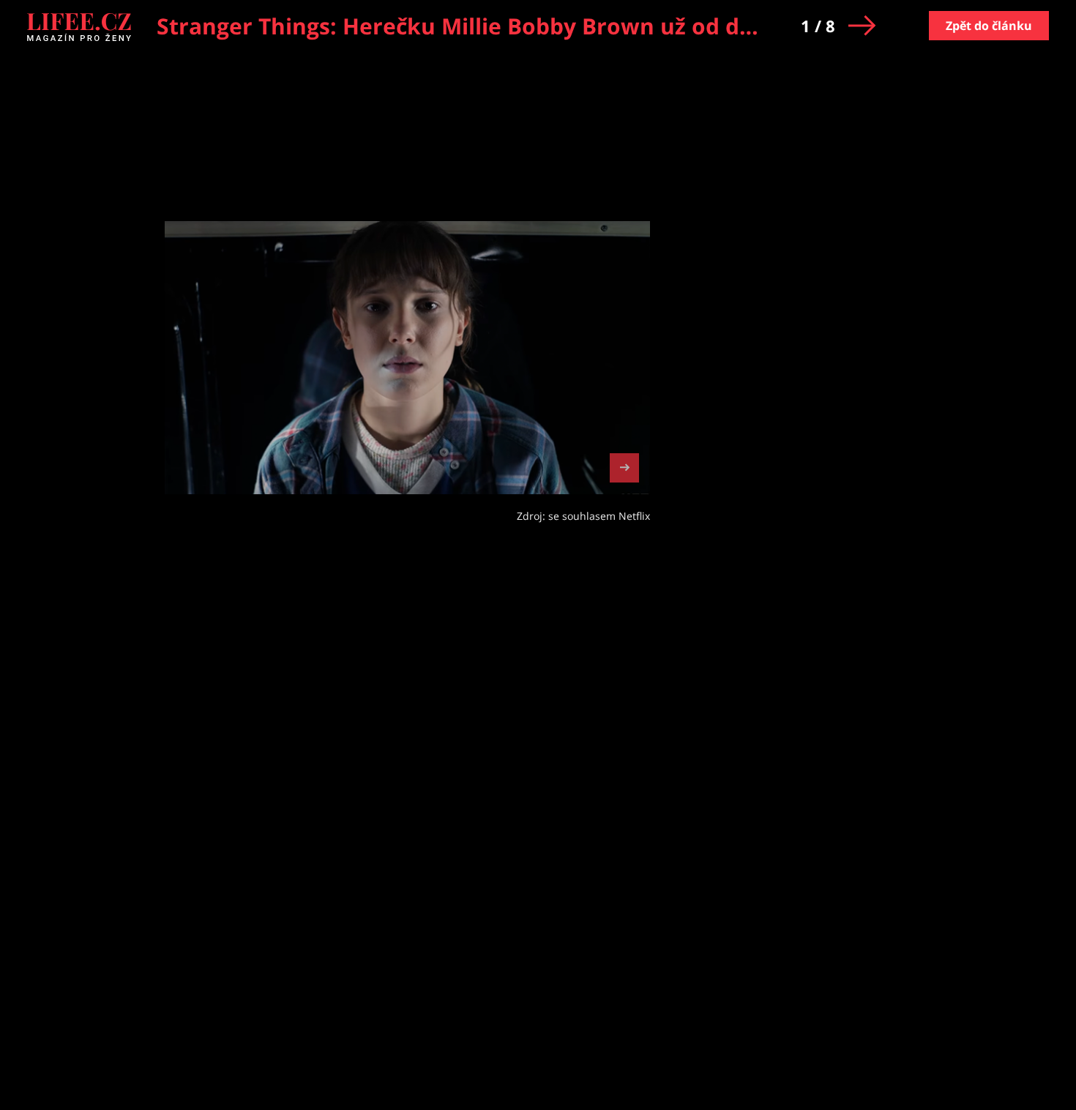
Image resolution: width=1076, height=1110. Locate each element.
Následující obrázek (624, 466)
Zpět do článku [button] (989, 26)
